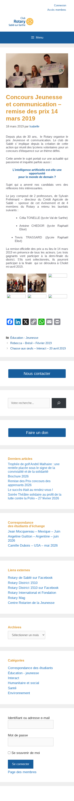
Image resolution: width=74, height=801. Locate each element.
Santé (12, 688)
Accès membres (56, 9)
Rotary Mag (16, 598)
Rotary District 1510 (22, 583)
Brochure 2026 (18, 476)
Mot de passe (18, 735)
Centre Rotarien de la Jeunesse (31, 603)
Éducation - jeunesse (23, 673)
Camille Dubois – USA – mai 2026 (33, 545)
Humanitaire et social (23, 683)
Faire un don (37, 432)
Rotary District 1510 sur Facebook (33, 588)
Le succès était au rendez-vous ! (30, 489)
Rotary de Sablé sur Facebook (30, 578)
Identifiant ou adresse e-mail (29, 718)
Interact (13, 678)
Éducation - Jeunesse (24, 337)
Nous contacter (37, 373)
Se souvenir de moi (25, 753)
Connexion (60, 5)
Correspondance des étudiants (30, 668)
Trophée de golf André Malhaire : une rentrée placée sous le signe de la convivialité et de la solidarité (34, 467)
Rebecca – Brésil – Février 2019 (31, 343)
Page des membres (22, 772)
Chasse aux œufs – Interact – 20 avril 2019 (38, 348)
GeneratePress (41, 795)
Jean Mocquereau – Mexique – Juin (34, 531)
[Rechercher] (59, 403)
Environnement (19, 693)
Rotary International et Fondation (32, 593)
